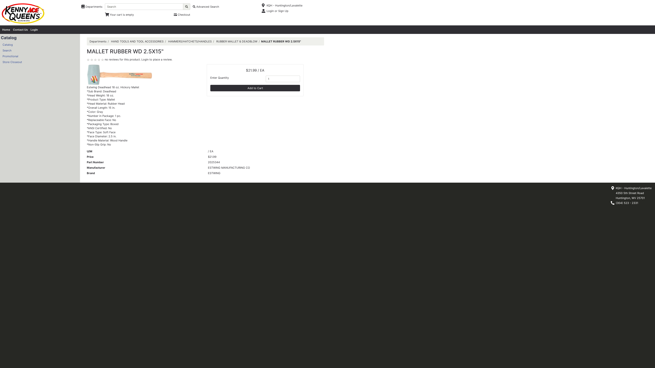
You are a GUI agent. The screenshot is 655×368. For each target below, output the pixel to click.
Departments (98, 41)
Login (34, 29)
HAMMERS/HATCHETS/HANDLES (190, 41)
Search (7, 50)
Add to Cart (255, 88)
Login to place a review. (156, 59)
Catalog (8, 44)
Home (6, 29)
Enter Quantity (219, 77)
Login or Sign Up (277, 11)
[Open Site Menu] (263, 5)
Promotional (10, 56)
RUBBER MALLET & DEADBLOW (236, 41)
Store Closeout (12, 62)
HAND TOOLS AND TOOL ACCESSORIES (137, 41)
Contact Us (20, 29)
